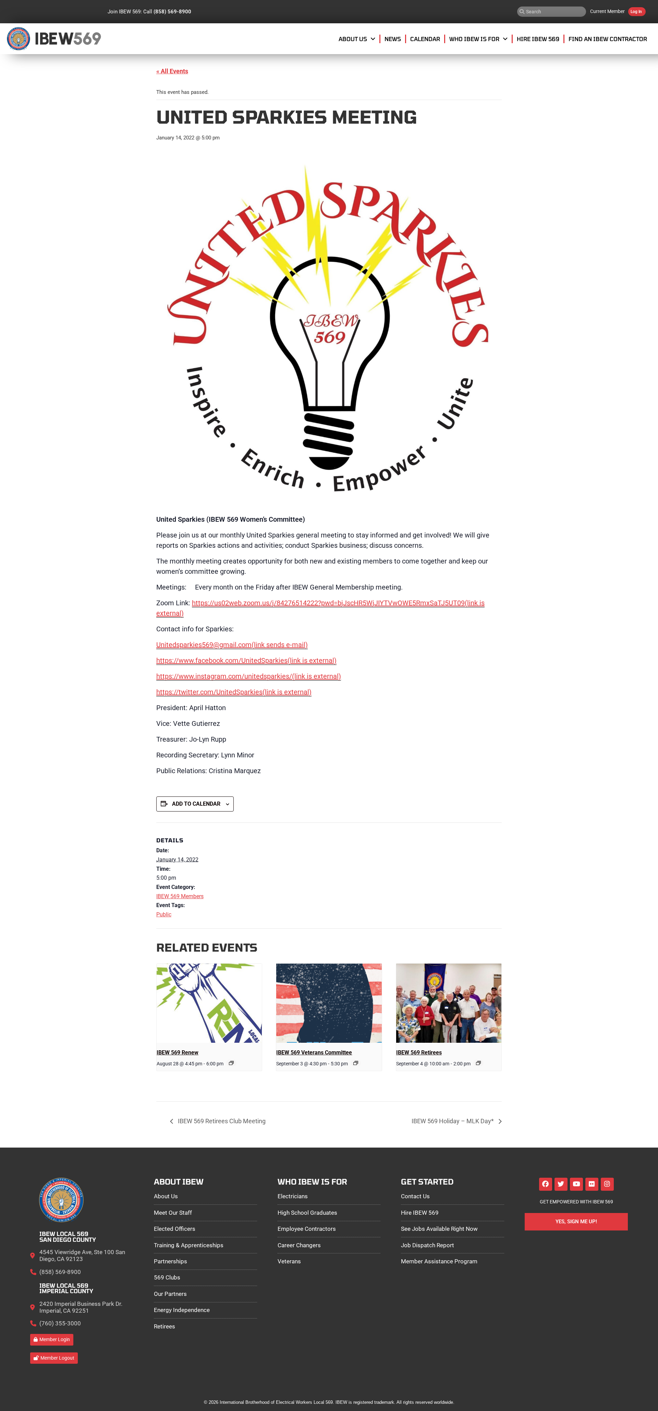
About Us (353, 38)
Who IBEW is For (474, 38)
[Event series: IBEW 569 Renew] (231, 1063)
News (393, 38)
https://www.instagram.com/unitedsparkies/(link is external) (248, 676)
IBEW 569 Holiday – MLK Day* (453, 1121)
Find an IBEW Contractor (608, 38)
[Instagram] (607, 1184)
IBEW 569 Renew (177, 1052)
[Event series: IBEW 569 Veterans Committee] (355, 1063)
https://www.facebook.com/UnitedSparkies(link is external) (246, 660)
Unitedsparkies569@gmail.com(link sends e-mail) (232, 645)
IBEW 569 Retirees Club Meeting (221, 1121)
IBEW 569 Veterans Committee (314, 1052)
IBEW (54, 38)
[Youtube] (576, 1184)
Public (163, 914)
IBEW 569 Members (180, 896)
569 (87, 38)
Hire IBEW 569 (538, 38)
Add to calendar (196, 804)
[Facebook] (545, 1184)
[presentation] (209, 1003)
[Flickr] (591, 1184)
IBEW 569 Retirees (419, 1052)
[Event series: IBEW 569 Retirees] (478, 1063)
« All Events (172, 71)
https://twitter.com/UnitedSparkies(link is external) (234, 692)
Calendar (425, 38)
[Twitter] (561, 1184)
